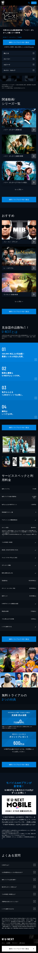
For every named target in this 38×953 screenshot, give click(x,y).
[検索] (29, 2)
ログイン (34, 2)
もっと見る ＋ (19, 189)
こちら (32, 47)
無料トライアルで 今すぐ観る (19, 42)
